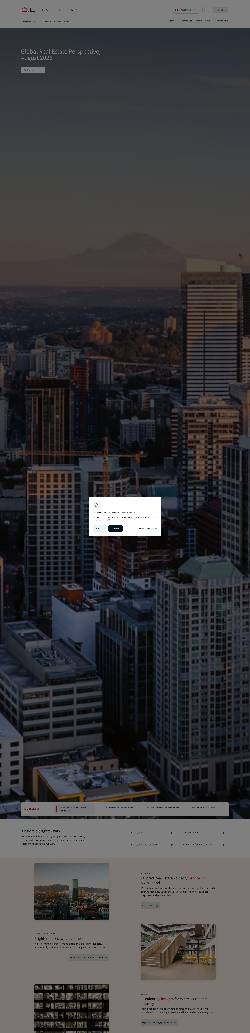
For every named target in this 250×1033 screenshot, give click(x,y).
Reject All (99, 528)
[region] (125, 516)
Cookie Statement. (109, 520)
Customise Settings (148, 528)
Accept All (115, 528)
